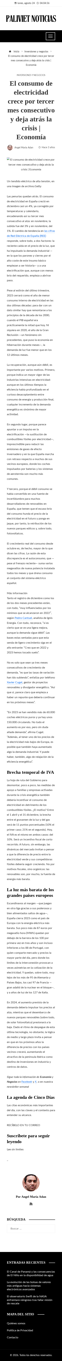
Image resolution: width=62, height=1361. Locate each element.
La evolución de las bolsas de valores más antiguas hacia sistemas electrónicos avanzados (29, 1286)
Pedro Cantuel (23, 618)
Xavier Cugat (14, 682)
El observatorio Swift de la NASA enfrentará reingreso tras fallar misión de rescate (29, 1300)
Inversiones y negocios (31, 75)
